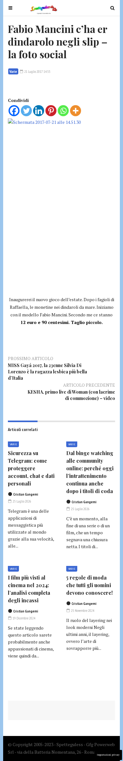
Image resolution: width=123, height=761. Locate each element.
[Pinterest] (50, 110)
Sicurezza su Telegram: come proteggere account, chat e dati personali (31, 468)
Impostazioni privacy (108, 754)
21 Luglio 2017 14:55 (37, 71)
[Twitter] (26, 110)
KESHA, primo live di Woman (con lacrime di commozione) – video (71, 395)
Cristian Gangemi (25, 494)
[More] (75, 110)
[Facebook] (14, 110)
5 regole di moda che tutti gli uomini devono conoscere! (89, 585)
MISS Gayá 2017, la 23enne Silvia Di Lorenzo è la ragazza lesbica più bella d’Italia (47, 371)
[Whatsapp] (63, 110)
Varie (13, 71)
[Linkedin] (38, 110)
